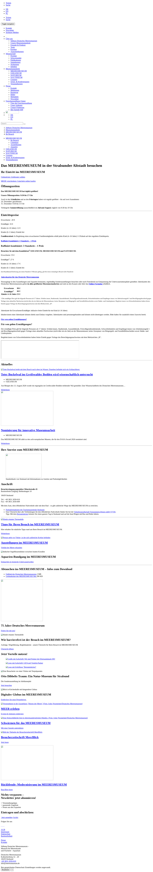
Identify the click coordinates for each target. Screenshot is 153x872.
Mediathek (15, 97)
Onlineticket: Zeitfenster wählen (13, 177)
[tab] (76, 241)
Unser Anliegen (16, 105)
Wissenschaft (11, 54)
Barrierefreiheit (6, 836)
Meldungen (15, 90)
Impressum (5, 832)
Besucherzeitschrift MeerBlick (20, 737)
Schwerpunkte (16, 58)
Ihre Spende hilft (17, 110)
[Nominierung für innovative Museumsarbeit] (27, 425)
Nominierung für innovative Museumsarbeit (28, 430)
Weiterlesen (5, 390)
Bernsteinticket (22, 514)
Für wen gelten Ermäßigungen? (14, 319)
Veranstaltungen (17, 84)
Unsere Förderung (17, 107)
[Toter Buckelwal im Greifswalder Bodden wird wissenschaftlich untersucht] (40, 369)
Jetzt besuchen (6, 685)
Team (13, 47)
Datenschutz (5, 834)
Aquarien (14, 147)
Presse (8, 86)
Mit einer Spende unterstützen (12, 728)
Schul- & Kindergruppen (20, 82)
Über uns (9, 39)
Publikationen (16, 60)
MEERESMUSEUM (19, 71)
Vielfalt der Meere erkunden (11, 548)
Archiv (15, 817)
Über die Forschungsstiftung (21, 103)
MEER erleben (10, 708)
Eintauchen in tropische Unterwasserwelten (17, 562)
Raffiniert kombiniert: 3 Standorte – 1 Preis (18, 241)
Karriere (14, 49)
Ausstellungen (16, 145)
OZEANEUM (16, 73)
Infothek (14, 67)
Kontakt (14, 88)
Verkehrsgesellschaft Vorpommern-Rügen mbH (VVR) (95, 512)
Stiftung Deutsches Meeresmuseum (24, 41)
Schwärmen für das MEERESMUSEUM (26, 723)
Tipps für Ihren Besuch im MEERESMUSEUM (30, 524)
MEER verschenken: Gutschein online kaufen (18, 181)
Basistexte (14, 92)
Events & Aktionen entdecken (12, 714)
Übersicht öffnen (7, 649)
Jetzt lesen (5, 742)
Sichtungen (15, 64)
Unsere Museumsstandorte (20, 43)
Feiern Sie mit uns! (8, 631)
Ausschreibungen (17, 52)
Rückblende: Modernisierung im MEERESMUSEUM (34, 784)
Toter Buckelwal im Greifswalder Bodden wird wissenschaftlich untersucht (47, 374)
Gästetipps (14, 142)
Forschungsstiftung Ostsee (16, 101)
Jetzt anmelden (7, 817)
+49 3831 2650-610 (8, 861)
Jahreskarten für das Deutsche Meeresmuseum (20, 277)
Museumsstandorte (13, 69)
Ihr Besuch (10, 134)
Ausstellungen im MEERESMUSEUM (24, 542)
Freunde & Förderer (18, 45)
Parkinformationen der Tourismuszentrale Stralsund (25, 510)
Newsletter (15, 99)
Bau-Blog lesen (7, 790)
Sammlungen (15, 62)
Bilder (13, 95)
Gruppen (14, 80)
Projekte (14, 56)
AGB (3, 830)
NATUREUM (16, 75)
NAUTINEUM (16, 77)
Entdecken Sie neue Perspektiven (14, 700)
